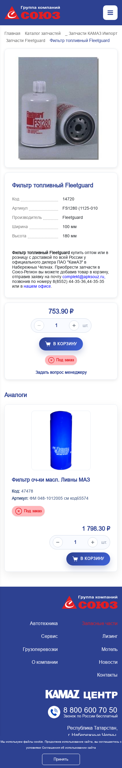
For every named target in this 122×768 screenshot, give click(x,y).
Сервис (49, 636)
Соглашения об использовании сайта (69, 747)
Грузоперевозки (40, 649)
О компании (45, 662)
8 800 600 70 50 (90, 710)
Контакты (107, 674)
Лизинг (110, 636)
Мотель (110, 649)
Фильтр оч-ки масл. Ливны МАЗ (51, 480)
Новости (108, 662)
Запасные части (100, 623)
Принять (61, 759)
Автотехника (44, 623)
